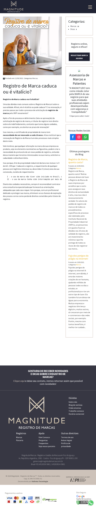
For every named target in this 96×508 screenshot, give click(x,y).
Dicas (72, 29)
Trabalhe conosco (76, 411)
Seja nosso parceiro (47, 446)
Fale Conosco (44, 437)
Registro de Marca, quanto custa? (78, 161)
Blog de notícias (75, 405)
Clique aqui (19, 380)
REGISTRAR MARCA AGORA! (79, 57)
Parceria (19, 440)
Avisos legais (66, 440)
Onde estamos (75, 408)
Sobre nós (73, 402)
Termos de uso (67, 437)
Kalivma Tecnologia (40, 481)
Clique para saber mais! (79, 116)
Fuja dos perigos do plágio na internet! (78, 257)
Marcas (35, 78)
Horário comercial (76, 414)
